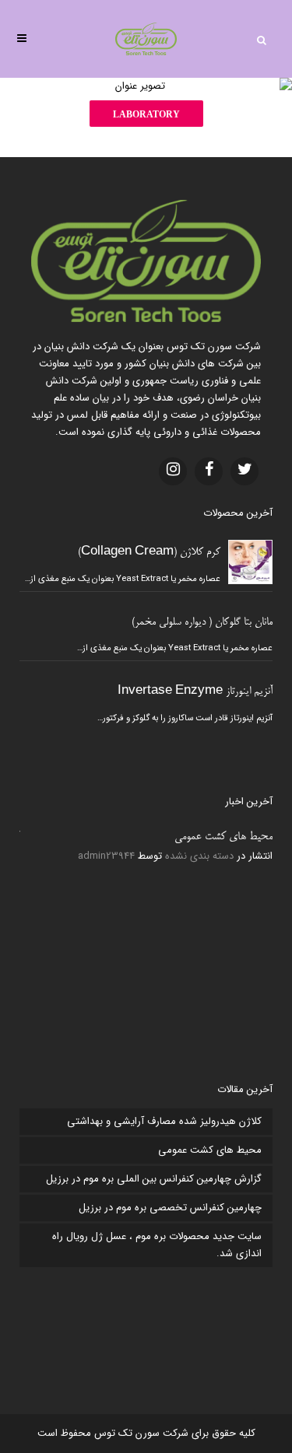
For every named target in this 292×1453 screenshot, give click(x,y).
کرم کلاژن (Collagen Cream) (149, 552)
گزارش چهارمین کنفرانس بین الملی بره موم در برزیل (154, 1179)
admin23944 (106, 856)
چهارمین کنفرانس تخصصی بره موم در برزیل (170, 1207)
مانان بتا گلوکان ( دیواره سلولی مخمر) (202, 622)
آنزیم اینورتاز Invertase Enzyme (195, 691)
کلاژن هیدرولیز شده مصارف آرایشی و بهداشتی (164, 1121)
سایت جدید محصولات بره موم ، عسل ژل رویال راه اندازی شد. (157, 1245)
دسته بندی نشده (199, 856)
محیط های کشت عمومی (223, 837)
